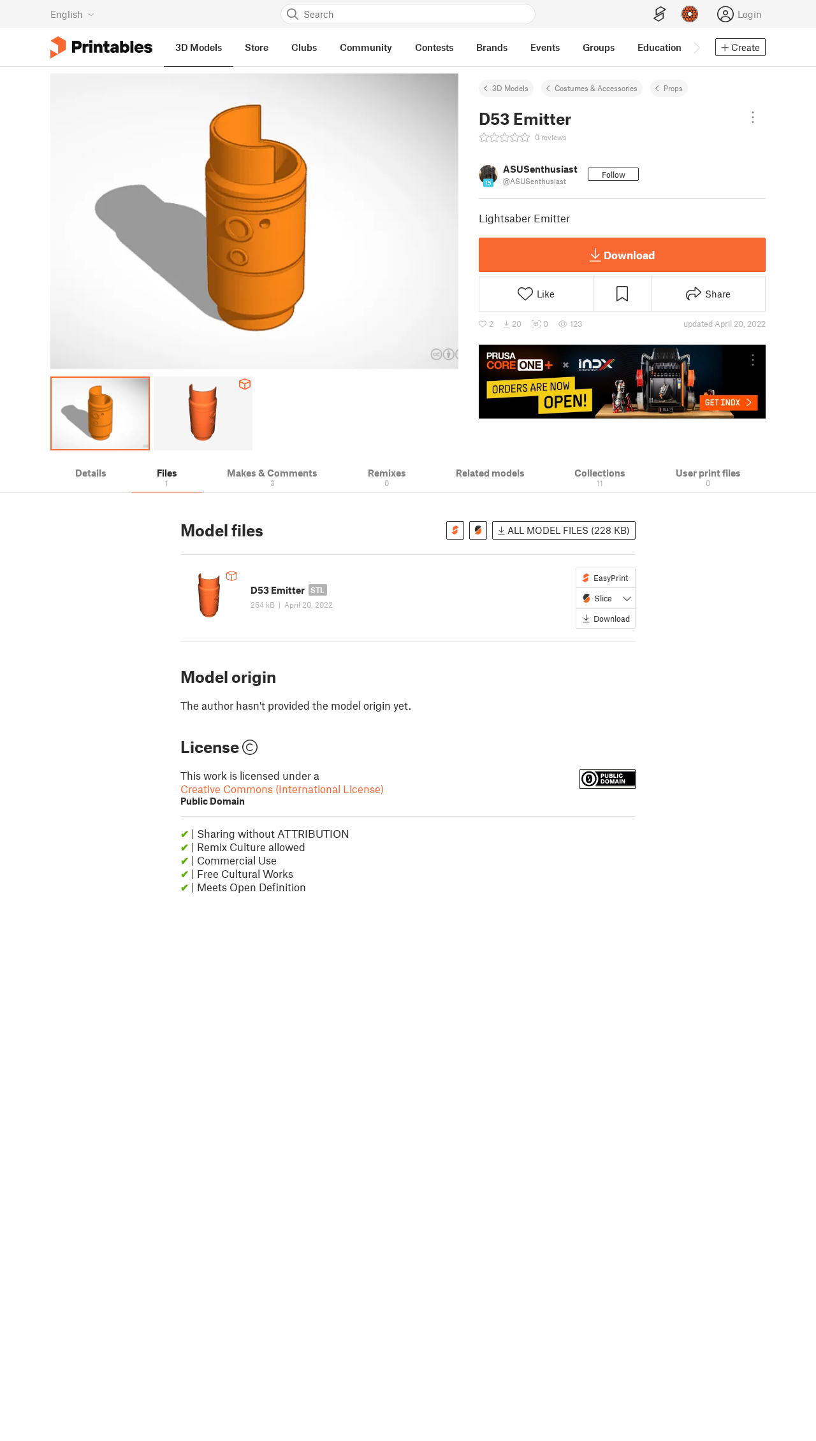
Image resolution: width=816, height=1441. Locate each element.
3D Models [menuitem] (198, 47)
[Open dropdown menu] (753, 117)
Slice (603, 598)
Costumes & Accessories (596, 87)
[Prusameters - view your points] (689, 14)
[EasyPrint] (659, 14)
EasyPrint (611, 578)
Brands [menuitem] (491, 47)
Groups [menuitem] (599, 47)
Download (629, 254)
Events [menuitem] (545, 47)
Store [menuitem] (256, 47)
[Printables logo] (101, 47)
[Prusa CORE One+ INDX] (622, 382)
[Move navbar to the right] (696, 47)
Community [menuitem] (366, 47)
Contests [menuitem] (434, 47)
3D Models (510, 87)
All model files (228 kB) (567, 530)
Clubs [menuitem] (304, 47)
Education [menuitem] (659, 47)
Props (673, 87)
